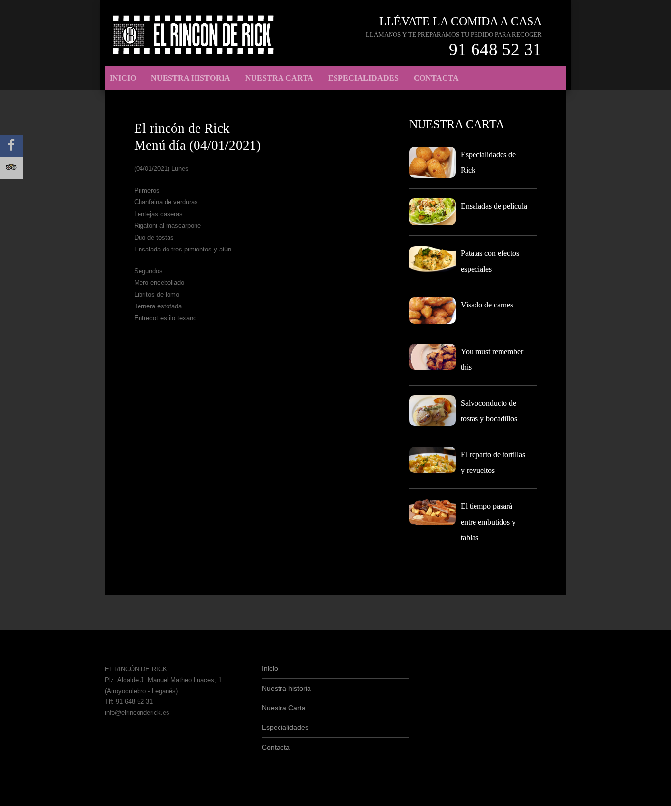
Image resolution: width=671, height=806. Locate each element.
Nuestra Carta (279, 78)
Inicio (123, 78)
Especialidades (363, 78)
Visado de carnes (487, 305)
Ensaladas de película (494, 206)
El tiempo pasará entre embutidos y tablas (488, 522)
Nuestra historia (190, 78)
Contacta (436, 78)
